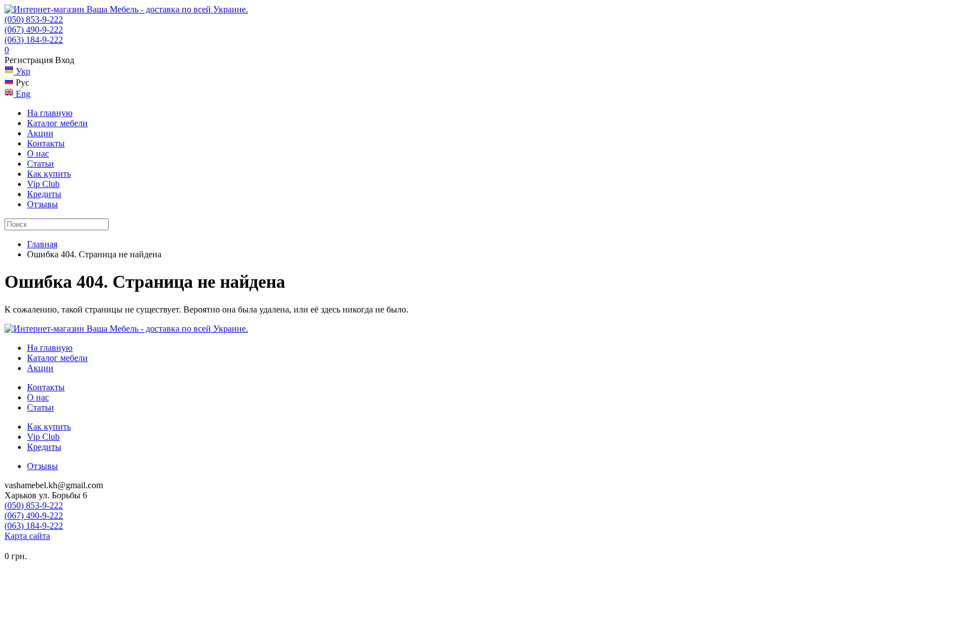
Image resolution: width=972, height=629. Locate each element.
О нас (38, 153)
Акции (40, 133)
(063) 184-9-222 (33, 39)
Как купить (49, 174)
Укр (22, 71)
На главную (50, 113)
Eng (22, 94)
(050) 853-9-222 (33, 19)
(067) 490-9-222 (33, 29)
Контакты (46, 143)
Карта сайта (27, 536)
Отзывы (42, 204)
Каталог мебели (57, 123)
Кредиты (44, 194)
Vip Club (43, 184)
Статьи (40, 163)
